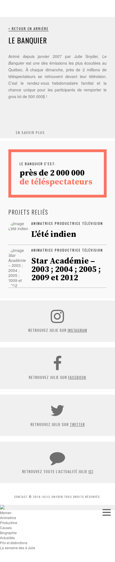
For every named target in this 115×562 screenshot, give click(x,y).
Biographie (8, 532)
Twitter (77, 424)
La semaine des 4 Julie (17, 547)
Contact (21, 497)
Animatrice (8, 517)
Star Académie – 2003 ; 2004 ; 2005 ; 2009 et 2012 (66, 269)
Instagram (77, 330)
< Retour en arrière (28, 28)
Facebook (77, 377)
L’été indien (53, 234)
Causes (6, 527)
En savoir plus (30, 132)
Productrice (8, 522)
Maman (5, 512)
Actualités (7, 537)
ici (90, 471)
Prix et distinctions (13, 542)
